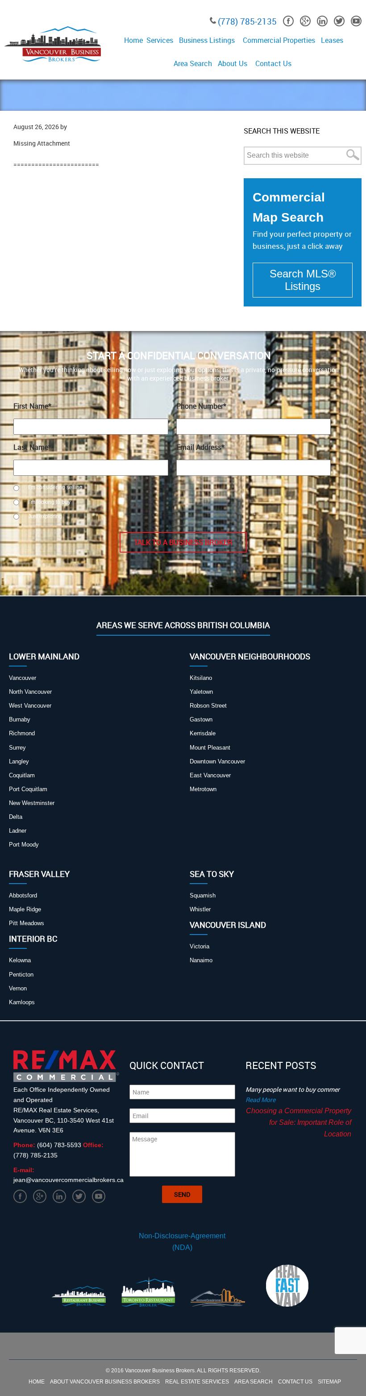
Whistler (200, 909)
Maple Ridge (25, 909)
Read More (260, 1099)
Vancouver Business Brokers (160, 1370)
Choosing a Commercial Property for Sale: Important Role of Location (298, 1122)
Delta (15, 816)
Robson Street (208, 705)
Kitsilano (201, 678)
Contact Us (295, 1382)
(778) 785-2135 (247, 21)
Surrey (17, 747)
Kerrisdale (203, 733)
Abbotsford (23, 895)
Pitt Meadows (26, 923)
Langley (19, 761)
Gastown (201, 719)
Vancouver (22, 678)
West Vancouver (30, 705)
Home (37, 1382)
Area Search (253, 1382)
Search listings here (303, 280)
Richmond (22, 733)
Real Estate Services (197, 1382)
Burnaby (19, 719)
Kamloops (22, 1002)
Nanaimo (201, 960)
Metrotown (203, 789)
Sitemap (329, 1382)
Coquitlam (22, 775)
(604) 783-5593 (60, 1145)
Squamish (203, 895)
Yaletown (201, 691)
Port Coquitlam (28, 789)
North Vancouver (30, 691)
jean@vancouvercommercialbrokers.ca (68, 1179)
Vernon (18, 988)
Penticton (21, 974)
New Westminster (31, 803)
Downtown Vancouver (217, 761)
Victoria (199, 946)
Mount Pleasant (210, 747)
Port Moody (24, 844)
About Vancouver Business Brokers (105, 1382)
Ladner (17, 830)
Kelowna (20, 960)
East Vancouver (210, 775)
